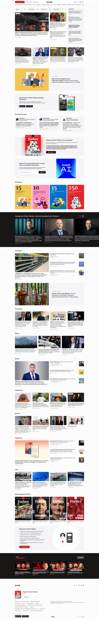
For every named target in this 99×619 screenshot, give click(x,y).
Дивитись (81, 557)
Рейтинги (64, 4)
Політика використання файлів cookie (34, 605)
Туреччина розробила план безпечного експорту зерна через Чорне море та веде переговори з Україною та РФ (75, 40)
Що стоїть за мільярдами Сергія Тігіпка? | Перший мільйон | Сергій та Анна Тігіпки (57, 572)
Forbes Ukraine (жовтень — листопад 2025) (75, 522)
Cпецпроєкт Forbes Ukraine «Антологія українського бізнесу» (37, 216)
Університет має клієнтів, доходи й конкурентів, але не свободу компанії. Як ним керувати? (58, 428)
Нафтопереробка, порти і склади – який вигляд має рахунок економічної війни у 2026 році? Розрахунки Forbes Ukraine (31, 34)
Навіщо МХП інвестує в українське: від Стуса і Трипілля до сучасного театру (41, 428)
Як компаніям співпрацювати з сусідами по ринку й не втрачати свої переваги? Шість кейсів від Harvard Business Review (62, 263)
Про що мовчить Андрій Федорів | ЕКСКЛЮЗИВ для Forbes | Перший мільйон (75, 572)
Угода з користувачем (24, 601)
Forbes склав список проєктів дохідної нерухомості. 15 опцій (66, 80)
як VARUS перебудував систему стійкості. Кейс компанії (63, 458)
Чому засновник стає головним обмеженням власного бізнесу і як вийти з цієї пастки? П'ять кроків (72, 125)
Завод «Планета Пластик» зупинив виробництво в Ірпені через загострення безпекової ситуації (75, 12)
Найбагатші (70, 4)
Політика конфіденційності (20, 605)
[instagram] (79, 585)
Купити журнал (51, 152)
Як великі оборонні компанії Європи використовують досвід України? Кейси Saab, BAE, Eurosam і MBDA (49, 351)
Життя (54, 4)
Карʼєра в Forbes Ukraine (34, 601)
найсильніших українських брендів (57, 191)
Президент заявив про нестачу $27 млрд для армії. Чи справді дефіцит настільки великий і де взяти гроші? (58, 59)
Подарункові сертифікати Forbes (36, 610)
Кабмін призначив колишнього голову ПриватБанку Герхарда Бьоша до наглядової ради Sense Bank (75, 33)
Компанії (30, 4)
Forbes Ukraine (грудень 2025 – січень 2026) (58, 522)
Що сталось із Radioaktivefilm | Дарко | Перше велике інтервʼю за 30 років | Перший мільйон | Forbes (41, 573)
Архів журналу (42, 608)
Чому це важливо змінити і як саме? (49, 125)
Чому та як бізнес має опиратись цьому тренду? (24, 124)
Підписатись (42, 172)
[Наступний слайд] (65, 9)
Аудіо (83, 4)
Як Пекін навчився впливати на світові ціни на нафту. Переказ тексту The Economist (57, 484)
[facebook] (77, 585)
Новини (25, 4)
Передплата (43, 9)
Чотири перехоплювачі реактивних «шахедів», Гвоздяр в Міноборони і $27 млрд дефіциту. (75, 59)
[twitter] (74, 585)
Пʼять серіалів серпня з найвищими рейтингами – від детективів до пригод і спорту (58, 25)
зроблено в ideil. (80, 616)
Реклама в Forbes (18, 610)
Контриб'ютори (77, 4)
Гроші (34, 4)
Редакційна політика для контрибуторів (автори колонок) (26, 608)
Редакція (31, 606)
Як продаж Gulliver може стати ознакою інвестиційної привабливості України (63, 379)
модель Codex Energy (62, 254)
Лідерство (59, 4)
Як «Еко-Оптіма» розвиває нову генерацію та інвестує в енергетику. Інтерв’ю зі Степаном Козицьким (62, 271)
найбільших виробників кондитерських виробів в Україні (39, 191)
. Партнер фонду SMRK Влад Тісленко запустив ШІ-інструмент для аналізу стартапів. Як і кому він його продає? (40, 324)
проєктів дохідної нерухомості (20, 191)
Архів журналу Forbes (22, 494)
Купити (26, 597)
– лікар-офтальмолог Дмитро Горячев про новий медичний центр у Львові (41, 405)
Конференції (31, 9)
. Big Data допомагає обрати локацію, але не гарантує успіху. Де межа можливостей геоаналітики (58, 405)
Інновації (38, 4)
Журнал (17, 9)
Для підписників (18, 4)
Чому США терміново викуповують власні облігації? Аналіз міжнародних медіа (76, 484)
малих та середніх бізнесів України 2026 (74, 191)
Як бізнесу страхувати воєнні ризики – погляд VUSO (61, 362)
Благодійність (26, 610)
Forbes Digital (56, 9)
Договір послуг (18, 603)
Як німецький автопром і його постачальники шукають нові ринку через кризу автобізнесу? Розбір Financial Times (23, 485)
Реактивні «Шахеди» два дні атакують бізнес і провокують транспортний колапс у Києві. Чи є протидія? (25, 350)
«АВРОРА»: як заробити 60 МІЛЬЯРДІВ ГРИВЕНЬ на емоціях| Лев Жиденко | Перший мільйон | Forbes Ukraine (23, 573)
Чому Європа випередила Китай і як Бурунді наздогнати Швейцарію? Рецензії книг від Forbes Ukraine (31, 462)
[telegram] (81, 585)
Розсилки (37, 603)
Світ (51, 4)
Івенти (23, 603)
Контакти (17, 601)
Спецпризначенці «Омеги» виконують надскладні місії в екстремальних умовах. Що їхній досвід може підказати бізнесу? (22, 60)
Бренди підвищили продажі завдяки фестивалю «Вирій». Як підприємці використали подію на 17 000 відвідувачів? (23, 405)
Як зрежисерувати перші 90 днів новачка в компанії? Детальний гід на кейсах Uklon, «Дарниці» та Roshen (63, 450)
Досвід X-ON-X (76, 404)
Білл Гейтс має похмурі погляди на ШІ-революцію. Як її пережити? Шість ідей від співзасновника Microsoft (23, 324)
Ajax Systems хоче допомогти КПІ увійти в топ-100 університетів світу (62, 441)
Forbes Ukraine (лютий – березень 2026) (39, 522)
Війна (48, 4)
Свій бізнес (43, 4)
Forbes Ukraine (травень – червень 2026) (22, 522)
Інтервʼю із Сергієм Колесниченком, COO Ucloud (75, 324)
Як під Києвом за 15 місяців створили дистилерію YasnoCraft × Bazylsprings (65, 295)
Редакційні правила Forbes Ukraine (21, 606)
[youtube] (83, 585)
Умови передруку (30, 603)
